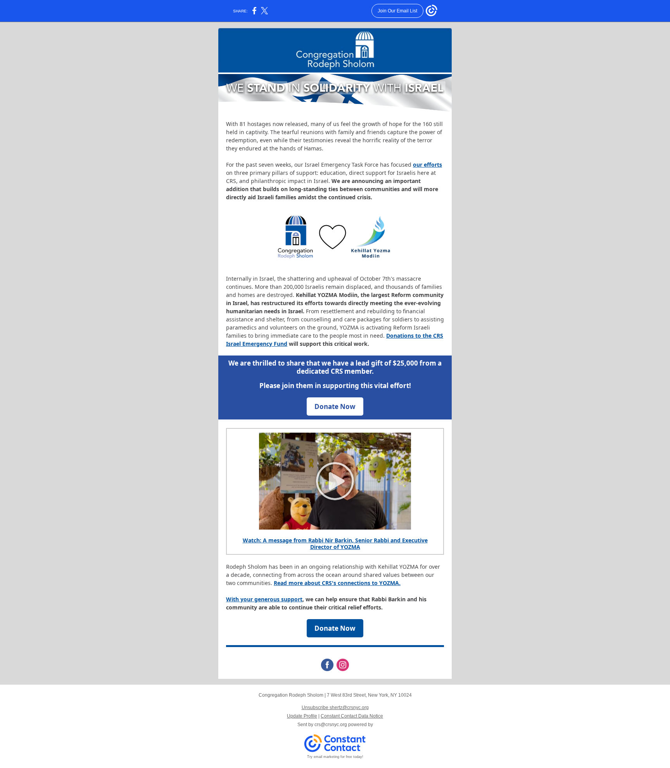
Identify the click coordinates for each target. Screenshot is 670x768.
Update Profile (302, 716)
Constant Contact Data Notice (352, 716)
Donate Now (335, 406)
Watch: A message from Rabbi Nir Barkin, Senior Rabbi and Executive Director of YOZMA (335, 544)
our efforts (427, 164)
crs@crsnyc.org (330, 724)
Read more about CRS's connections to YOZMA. (337, 583)
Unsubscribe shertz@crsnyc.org (335, 707)
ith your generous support (266, 599)
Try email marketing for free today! (335, 757)
